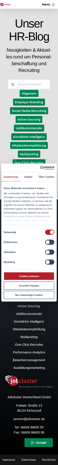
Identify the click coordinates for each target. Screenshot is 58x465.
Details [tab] (28, 176)
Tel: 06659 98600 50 (29, 427)
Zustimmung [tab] (11, 176)
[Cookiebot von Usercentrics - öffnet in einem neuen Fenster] (41, 168)
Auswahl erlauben (29, 285)
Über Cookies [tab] (46, 176)
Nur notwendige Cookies (29, 295)
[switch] (49, 242)
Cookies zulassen (29, 276)
